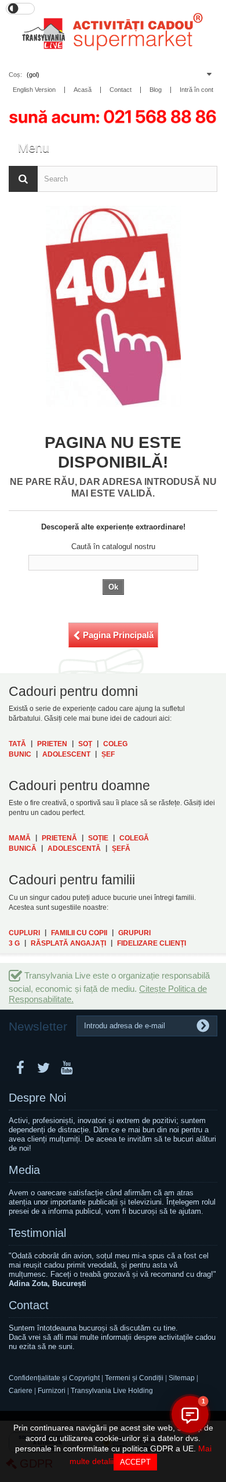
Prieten (52, 744)
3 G (14, 943)
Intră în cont (196, 90)
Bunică (23, 848)
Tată (17, 744)
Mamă (20, 838)
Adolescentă (74, 848)
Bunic (20, 754)
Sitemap (182, 1378)
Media (24, 1170)
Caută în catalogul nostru (113, 546)
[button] (190, 1414)
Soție (98, 838)
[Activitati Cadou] (113, 34)
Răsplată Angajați (68, 943)
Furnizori (51, 1391)
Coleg (115, 744)
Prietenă (59, 838)
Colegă (134, 838)
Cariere (20, 1391)
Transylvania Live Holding (112, 1391)
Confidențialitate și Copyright (54, 1378)
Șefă (121, 848)
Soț (85, 744)
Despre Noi (37, 1097)
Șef (108, 754)
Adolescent (66, 754)
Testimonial (37, 1233)
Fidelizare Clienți (151, 943)
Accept (135, 1462)
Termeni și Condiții (134, 1378)
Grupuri (134, 933)
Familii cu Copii (79, 933)
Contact (29, 1305)
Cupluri (24, 933)
